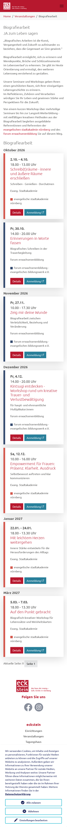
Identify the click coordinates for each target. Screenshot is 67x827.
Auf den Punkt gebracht (30, 612)
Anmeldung (34, 212)
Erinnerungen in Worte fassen (29, 240)
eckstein (33, 724)
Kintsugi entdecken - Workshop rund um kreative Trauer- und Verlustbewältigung (33, 393)
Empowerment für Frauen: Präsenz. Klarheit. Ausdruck (33, 465)
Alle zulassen (33, 802)
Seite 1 (31, 663)
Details (17, 212)
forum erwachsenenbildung (20, 133)
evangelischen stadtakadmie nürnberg (26, 129)
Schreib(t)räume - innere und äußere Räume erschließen (30, 173)
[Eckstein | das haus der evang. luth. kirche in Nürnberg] (14, 6)
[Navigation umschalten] (62, 6)
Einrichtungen (33, 730)
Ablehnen (33, 811)
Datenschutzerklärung (17, 794)
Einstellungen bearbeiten (33, 820)
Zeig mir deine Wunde (28, 312)
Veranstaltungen (33, 736)
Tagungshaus (33, 741)
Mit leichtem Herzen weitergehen (27, 539)
